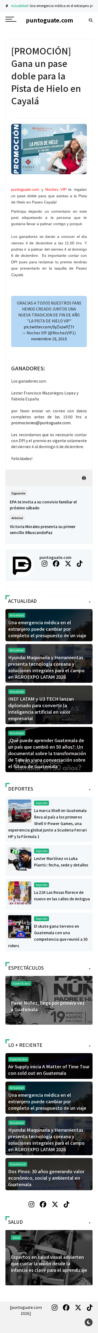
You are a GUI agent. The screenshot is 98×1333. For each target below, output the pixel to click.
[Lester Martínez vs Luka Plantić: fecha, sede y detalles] (19, 858)
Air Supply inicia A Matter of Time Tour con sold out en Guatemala (46, 1005)
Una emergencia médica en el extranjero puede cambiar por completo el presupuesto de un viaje (47, 629)
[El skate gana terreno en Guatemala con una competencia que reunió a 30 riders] (19, 926)
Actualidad (15, 5)
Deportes (41, 803)
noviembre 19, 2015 (49, 338)
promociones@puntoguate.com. (41, 422)
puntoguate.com (55, 557)
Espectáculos (21, 983)
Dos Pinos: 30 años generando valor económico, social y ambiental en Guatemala (46, 1178)
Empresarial (18, 1164)
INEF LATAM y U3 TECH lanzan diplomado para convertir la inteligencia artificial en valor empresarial (41, 708)
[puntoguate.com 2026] (26, 1310)
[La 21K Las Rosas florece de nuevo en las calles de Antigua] (19, 892)
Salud (17, 1237)
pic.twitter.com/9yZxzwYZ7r (49, 326)
